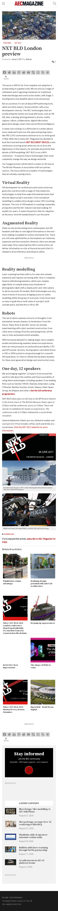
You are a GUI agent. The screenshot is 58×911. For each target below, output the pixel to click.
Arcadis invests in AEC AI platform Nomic (31, 861)
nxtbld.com (9, 534)
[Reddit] (24, 72)
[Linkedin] (14, 72)
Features (7, 43)
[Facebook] (4, 72)
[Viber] (33, 72)
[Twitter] (9, 72)
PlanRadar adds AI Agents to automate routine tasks (33, 836)
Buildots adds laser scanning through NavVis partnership (33, 849)
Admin (29, 59)
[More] (47, 72)
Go (29, 770)
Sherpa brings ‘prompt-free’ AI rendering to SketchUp (35, 823)
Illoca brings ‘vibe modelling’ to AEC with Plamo (35, 810)
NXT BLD (18, 43)
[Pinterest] (19, 72)
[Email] (28, 72)
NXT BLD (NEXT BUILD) (37, 142)
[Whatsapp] (38, 72)
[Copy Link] (43, 72)
